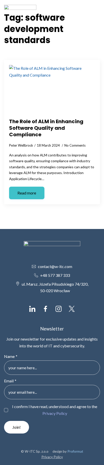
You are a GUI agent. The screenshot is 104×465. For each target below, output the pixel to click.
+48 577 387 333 (55, 275)
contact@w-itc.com (55, 266)
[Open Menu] (96, 10)
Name (10, 356)
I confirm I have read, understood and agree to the (54, 410)
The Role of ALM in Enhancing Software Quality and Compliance (46, 128)
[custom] (32, 309)
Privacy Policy (54, 413)
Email (10, 381)
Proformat (75, 451)
